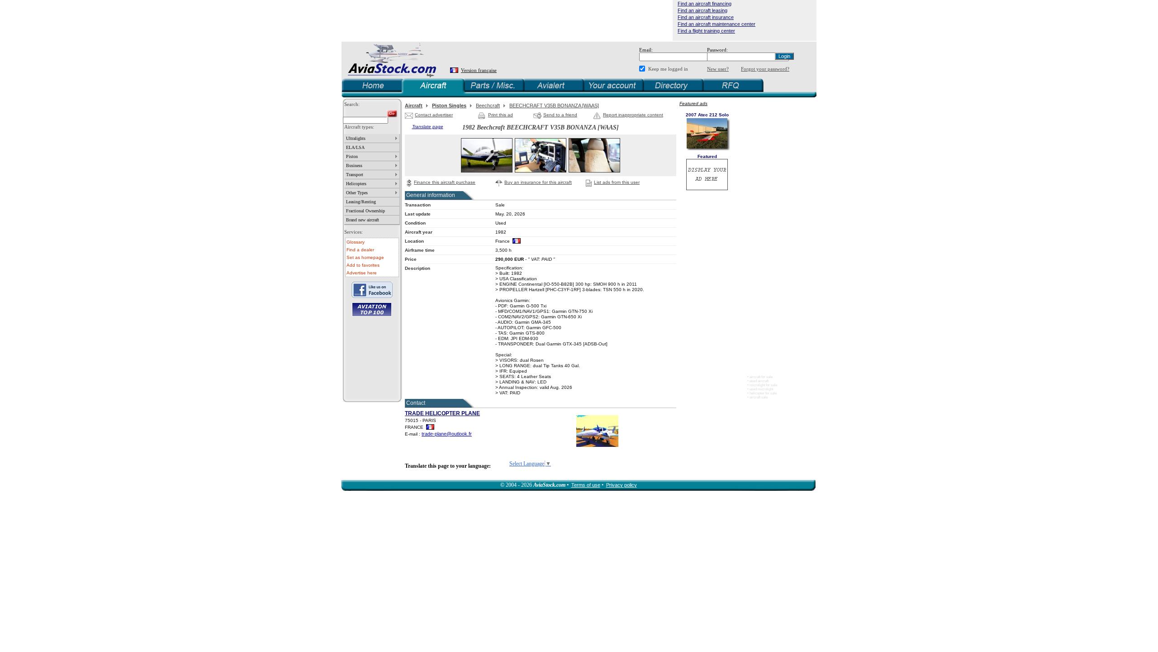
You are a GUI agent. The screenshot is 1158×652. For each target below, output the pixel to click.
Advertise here (361, 272)
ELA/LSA (355, 147)
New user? (718, 69)
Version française (479, 70)
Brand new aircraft (362, 219)
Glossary (355, 242)
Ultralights (355, 138)
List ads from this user (617, 182)
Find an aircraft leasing (702, 10)
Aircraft (413, 105)
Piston (352, 156)
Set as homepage (365, 257)
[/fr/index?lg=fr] (455, 70)
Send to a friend (560, 114)
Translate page (427, 126)
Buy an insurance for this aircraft (538, 182)
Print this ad (500, 114)
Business (354, 165)
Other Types (357, 192)
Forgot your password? (765, 69)
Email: (646, 50)
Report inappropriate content (633, 114)
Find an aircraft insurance (706, 17)
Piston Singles (449, 105)
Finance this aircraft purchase (444, 182)
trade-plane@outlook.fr (447, 433)
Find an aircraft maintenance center (716, 24)
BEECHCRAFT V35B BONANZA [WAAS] (554, 105)
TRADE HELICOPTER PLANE (442, 413)
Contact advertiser (434, 114)
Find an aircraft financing (704, 3)
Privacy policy (621, 485)
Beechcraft (488, 105)
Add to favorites (363, 265)
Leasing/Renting (361, 201)
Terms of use (585, 485)
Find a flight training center (706, 31)
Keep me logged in (668, 69)
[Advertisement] (507, 20)
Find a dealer (360, 249)
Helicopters (356, 183)
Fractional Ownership (365, 210)
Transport (354, 174)
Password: (717, 50)
